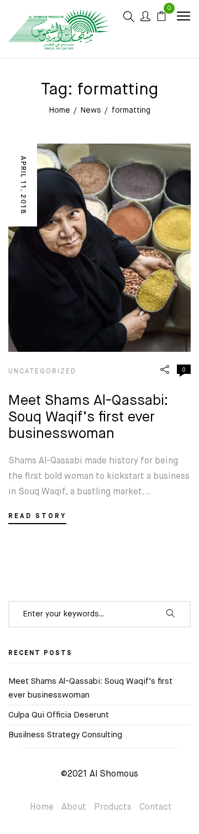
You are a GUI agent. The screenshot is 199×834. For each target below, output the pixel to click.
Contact (155, 807)
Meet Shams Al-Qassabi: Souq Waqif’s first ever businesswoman (88, 417)
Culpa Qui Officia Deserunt (58, 715)
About (73, 807)
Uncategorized (42, 371)
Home (42, 807)
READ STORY (37, 516)
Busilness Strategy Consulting (65, 735)
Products (113, 807)
